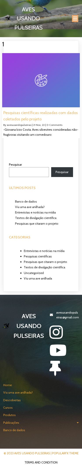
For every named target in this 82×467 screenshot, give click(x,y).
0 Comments (54, 125)
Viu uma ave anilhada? (30, 207)
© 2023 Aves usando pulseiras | (28, 453)
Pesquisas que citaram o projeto (36, 224)
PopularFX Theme (65, 453)
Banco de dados (26, 201)
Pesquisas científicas (38, 256)
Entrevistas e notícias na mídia (35, 212)
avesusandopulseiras (19, 125)
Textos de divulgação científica (35, 218)
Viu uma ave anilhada (38, 278)
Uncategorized (34, 273)
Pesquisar (15, 165)
